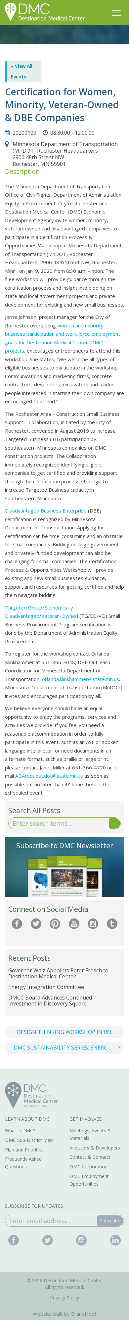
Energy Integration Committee (46, 987)
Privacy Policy (64, 1298)
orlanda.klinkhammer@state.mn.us (80, 679)
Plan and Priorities (24, 1150)
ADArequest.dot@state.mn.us (49, 775)
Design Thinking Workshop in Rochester (70, 1032)
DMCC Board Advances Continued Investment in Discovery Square (50, 1000)
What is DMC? (20, 1130)
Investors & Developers (94, 1148)
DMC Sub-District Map (29, 1140)
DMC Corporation (88, 1166)
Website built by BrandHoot (65, 1313)
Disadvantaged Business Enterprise (46, 510)
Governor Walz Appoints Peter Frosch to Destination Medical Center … (58, 973)
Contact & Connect (89, 1157)
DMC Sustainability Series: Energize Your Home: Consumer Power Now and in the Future (69, 1047)
